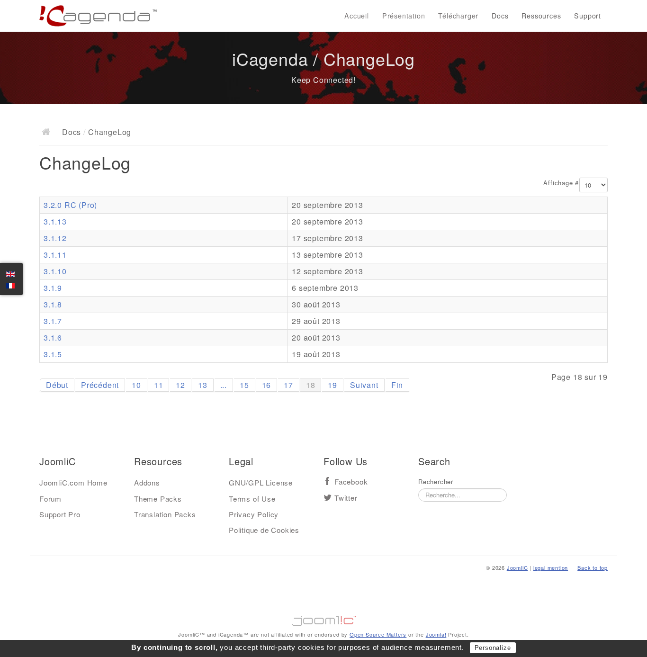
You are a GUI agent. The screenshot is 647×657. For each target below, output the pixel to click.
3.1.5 (53, 354)
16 (266, 384)
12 (180, 384)
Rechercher (435, 481)
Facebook (351, 482)
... (223, 384)
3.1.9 (53, 287)
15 (244, 384)
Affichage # (561, 183)
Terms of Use (252, 499)
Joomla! (436, 634)
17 (288, 384)
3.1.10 (55, 271)
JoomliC (517, 567)
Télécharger (458, 15)
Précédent (100, 384)
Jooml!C (323, 618)
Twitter (346, 498)
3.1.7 (53, 320)
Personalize (493, 647)
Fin (397, 384)
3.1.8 (53, 304)
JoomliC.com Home (73, 482)
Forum (50, 499)
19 (332, 384)
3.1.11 (55, 254)
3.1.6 (53, 337)
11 (158, 384)
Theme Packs (158, 499)
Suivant (364, 384)
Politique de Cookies (264, 530)
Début (57, 384)
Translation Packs (165, 514)
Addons (147, 482)
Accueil (356, 15)
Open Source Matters (378, 634)
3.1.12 (55, 238)
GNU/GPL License (261, 482)
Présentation (403, 15)
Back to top (592, 567)
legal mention (550, 567)
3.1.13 (55, 221)
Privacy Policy (254, 514)
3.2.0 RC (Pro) (70, 204)
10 (136, 384)
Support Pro (60, 514)
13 (202, 384)
